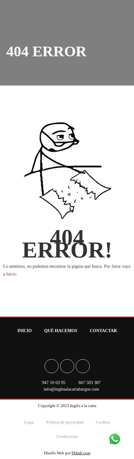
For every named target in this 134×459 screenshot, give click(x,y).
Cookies (103, 422)
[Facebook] (52, 366)
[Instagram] (67, 366)
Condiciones (67, 436)
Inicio (11, 274)
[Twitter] (83, 366)
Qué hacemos (60, 330)
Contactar (103, 330)
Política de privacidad (65, 422)
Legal (29, 422)
